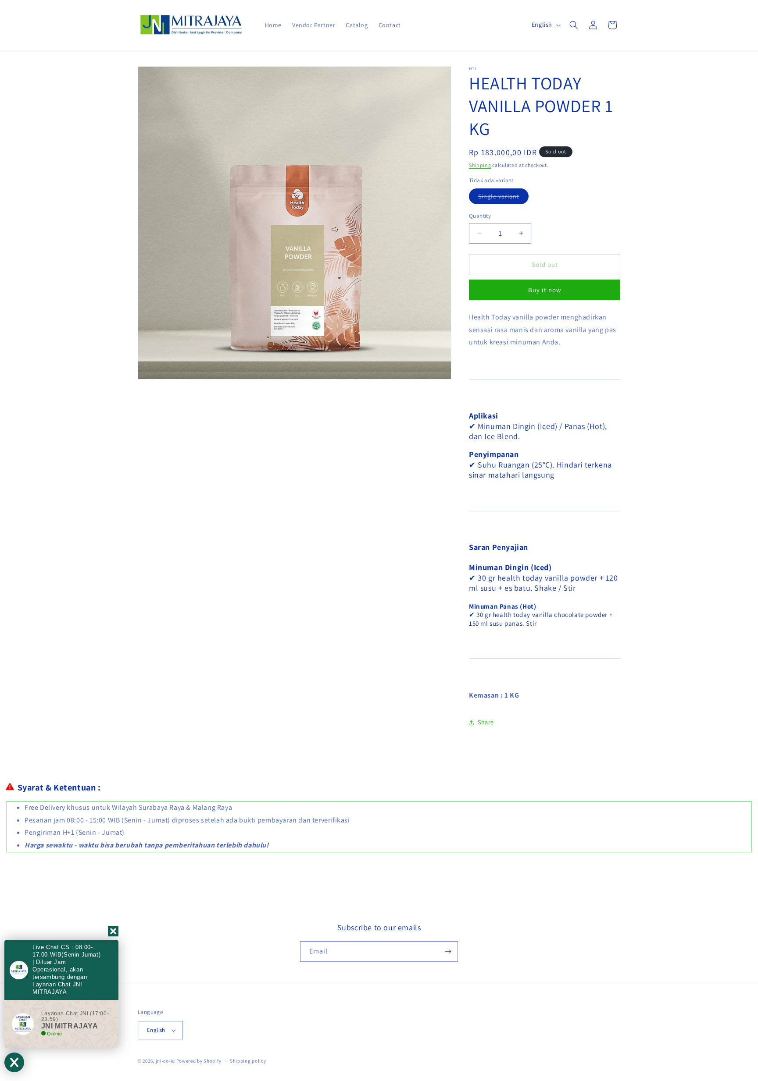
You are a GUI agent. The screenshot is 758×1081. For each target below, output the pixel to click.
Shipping (480, 165)
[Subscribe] (448, 951)
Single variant (503, 198)
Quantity (480, 216)
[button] (573, 25)
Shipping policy (248, 1061)
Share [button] (486, 722)
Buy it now (544, 290)
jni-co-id (165, 1061)
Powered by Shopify (199, 1061)
